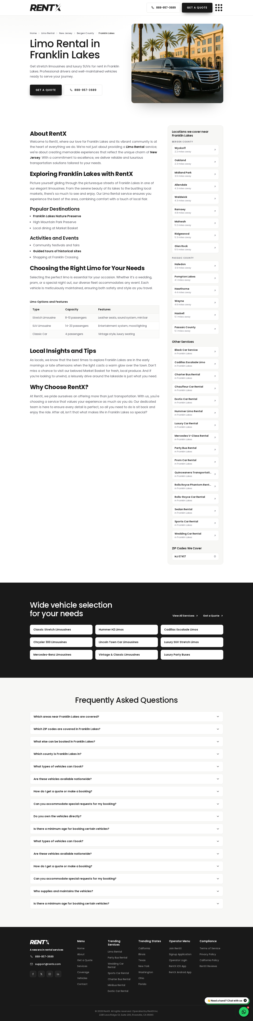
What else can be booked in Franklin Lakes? (64, 742)
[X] (41, 974)
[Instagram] (50, 974)
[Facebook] (33, 974)
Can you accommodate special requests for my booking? (75, 804)
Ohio (141, 978)
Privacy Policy (208, 954)
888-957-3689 (166, 7)
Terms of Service (210, 948)
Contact (82, 984)
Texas (142, 960)
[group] (94, 319)
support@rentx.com (48, 964)
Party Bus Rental (117, 957)
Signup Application (180, 954)
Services (82, 966)
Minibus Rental (116, 985)
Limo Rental (48, 33)
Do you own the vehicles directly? (57, 816)
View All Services (183, 615)
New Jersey (65, 33)
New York (143, 966)
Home (33, 33)
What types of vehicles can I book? (58, 766)
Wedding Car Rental (116, 965)
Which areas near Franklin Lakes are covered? (66, 717)
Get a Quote (197, 7)
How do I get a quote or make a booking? (63, 791)
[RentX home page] (45, 7)
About (81, 954)
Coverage (83, 972)
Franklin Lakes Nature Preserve (57, 216)
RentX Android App (180, 972)
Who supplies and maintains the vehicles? (63, 891)
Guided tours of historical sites (57, 251)
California (144, 948)
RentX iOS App (177, 966)
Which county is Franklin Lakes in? (57, 754)
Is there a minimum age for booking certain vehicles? (71, 829)
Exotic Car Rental (118, 991)
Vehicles (82, 978)
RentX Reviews (208, 966)
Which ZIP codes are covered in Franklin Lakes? (67, 729)
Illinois (141, 954)
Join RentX (175, 948)
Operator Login (178, 960)
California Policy (209, 960)
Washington (145, 972)
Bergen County (85, 33)
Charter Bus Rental (119, 979)
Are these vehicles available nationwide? (63, 779)
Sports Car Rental (118, 973)
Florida (142, 984)
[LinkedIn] (58, 974)
